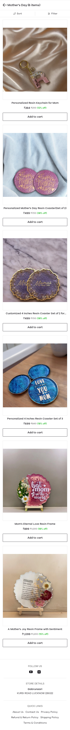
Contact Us (32, 712)
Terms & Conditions (35, 722)
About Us (18, 712)
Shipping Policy (49, 717)
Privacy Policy (49, 712)
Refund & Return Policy (24, 717)
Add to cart (35, 116)
